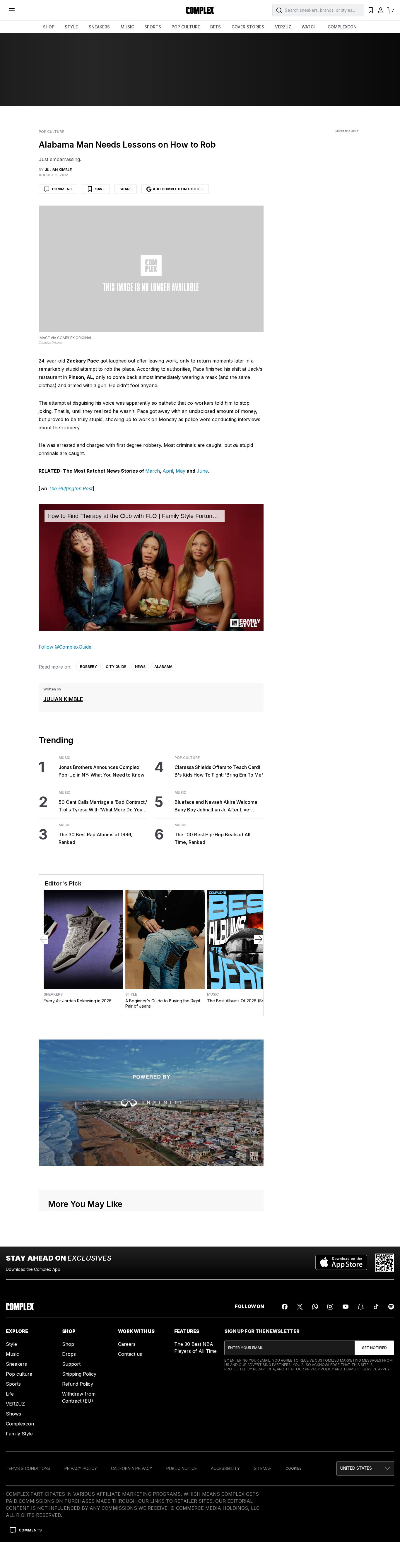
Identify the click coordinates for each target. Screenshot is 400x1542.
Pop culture (19, 1374)
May (180, 471)
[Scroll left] (43, 939)
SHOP (48, 26)
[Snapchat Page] (361, 1306)
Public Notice (181, 1468)
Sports (13, 1384)
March (152, 471)
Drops (69, 1354)
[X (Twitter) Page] (300, 1306)
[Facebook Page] (285, 1306)
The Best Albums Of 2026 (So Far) (240, 1000)
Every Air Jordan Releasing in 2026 (78, 1000)
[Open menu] (12, 10)
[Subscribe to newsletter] (374, 1348)
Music (64, 758)
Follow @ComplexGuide (65, 647)
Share (125, 189)
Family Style (19, 1434)
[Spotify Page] (391, 1306)
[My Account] (380, 10)
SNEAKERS (99, 26)
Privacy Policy (319, 1369)
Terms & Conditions (28, 1468)
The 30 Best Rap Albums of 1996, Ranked (95, 838)
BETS (215, 26)
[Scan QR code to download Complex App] (384, 1263)
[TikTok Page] (376, 1306)
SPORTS (152, 26)
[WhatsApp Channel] (315, 1306)
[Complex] (200, 10)
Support (71, 1364)
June (202, 471)
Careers (127, 1344)
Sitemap (262, 1468)
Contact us (130, 1354)
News (140, 666)
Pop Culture (51, 132)
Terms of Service (360, 1369)
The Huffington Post (71, 488)
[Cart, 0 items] (390, 10)
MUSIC (127, 26)
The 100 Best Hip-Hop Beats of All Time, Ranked (212, 838)
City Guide (116, 666)
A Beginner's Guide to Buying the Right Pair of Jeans (162, 1003)
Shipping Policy (79, 1374)
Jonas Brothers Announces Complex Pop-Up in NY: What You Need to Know (101, 771)
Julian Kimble (63, 699)
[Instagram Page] (330, 1306)
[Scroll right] (258, 939)
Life (10, 1394)
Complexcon (20, 1424)
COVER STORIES (248, 26)
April (168, 471)
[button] (365, 1468)
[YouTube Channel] (345, 1306)
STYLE (71, 26)
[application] (151, 567)
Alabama (163, 666)
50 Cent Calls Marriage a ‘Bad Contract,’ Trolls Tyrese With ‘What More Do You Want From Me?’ (103, 806)
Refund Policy (77, 1384)
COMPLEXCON (342, 26)
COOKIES (294, 1468)
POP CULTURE (186, 26)
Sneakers (53, 994)
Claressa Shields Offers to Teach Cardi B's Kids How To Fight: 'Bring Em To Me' (219, 771)
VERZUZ (283, 26)
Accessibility (225, 1468)
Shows (13, 1414)
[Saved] (370, 10)
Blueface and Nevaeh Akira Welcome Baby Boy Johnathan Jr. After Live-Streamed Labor (216, 806)
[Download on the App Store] (341, 1263)
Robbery (88, 666)
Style (131, 994)
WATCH (309, 26)
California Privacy (131, 1468)
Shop (68, 1344)
